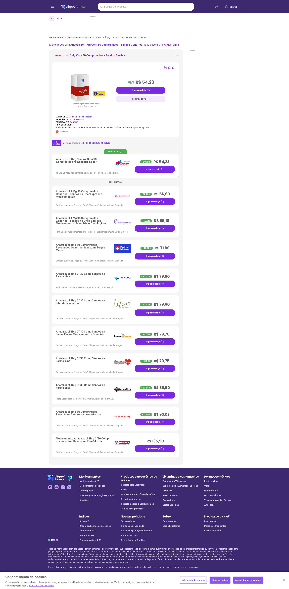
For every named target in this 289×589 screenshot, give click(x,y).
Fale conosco (211, 521)
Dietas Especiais (171, 505)
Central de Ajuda (212, 530)
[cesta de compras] (216, 6)
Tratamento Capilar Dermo (217, 500)
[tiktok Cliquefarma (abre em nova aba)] (63, 487)
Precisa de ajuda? (217, 516)
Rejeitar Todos (220, 580)
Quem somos (169, 521)
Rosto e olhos (211, 481)
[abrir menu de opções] (52, 6)
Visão (124, 489)
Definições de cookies (193, 580)
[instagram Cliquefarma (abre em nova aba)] (69, 487)
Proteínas (167, 490)
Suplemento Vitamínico (174, 481)
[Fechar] (283, 580)
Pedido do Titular (129, 535)
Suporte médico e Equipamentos (137, 504)
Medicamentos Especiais (79, 37)
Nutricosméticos (212, 495)
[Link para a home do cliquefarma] (79, 7)
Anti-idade (209, 505)
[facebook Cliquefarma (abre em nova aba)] (50, 487)
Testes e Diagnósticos (132, 508)
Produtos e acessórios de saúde (139, 478)
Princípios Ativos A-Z (90, 540)
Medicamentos (56, 37)
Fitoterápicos (86, 490)
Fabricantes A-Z (87, 530)
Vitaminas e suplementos (180, 476)
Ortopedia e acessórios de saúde (138, 494)
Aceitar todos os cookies (248, 580)
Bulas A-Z (84, 521)
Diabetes (83, 500)
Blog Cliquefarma (171, 526)
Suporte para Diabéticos (133, 485)
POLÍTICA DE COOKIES (41, 585)
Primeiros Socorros (131, 499)
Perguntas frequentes (215, 526)
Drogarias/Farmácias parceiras (95, 526)
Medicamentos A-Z (89, 481)
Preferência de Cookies (133, 540)
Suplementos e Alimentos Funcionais (181, 486)
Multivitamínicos (171, 495)
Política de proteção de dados (136, 530)
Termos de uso (128, 521)
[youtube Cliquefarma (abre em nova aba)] (56, 487)
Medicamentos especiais (92, 486)
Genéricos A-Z (86, 535)
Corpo (207, 486)
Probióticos (169, 500)
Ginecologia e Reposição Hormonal (97, 495)
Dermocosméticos (217, 476)
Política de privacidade (132, 526)
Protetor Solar (211, 490)
